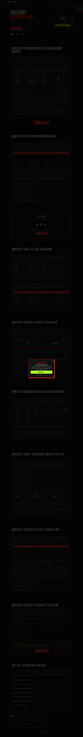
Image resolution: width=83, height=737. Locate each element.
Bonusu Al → (41, 372)
